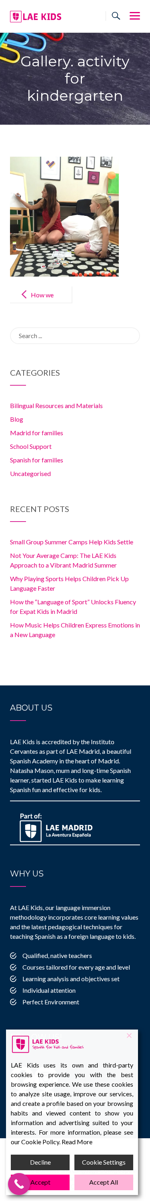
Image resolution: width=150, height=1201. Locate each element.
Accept (40, 1182)
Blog (16, 419)
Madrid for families (36, 432)
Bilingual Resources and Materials (56, 405)
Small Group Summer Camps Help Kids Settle (71, 542)
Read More (77, 1141)
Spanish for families (36, 460)
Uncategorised (30, 473)
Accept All (103, 1182)
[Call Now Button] (19, 1184)
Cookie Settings (104, 1162)
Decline (40, 1162)
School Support (31, 446)
